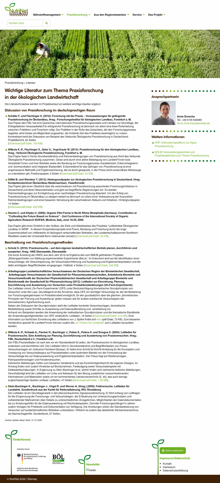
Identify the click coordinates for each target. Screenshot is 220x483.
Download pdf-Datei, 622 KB (25, 207)
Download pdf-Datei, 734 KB (25, 143)
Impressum (169, 467)
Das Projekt (155, 14)
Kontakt (167, 463)
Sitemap (32, 479)
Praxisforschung (77, 14)
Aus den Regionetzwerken (110, 14)
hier (99, 319)
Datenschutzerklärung (175, 470)
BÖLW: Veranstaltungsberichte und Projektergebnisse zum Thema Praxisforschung (182, 153)
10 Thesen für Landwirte (89, 322)
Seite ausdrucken (174, 450)
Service (137, 14)
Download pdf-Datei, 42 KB (76, 173)
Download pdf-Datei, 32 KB (91, 236)
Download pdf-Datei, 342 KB (101, 265)
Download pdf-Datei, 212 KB (110, 316)
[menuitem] (47, 15)
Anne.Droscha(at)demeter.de (193, 123)
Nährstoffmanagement (47, 14)
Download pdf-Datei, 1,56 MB (90, 380)
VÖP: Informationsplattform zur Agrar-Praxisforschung (176, 144)
